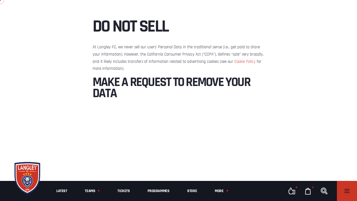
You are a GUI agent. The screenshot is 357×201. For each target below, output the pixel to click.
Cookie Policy (244, 61)
